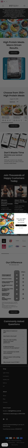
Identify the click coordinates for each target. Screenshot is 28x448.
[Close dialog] (27, 214)
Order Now (21, 225)
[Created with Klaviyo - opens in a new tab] (14, 234)
